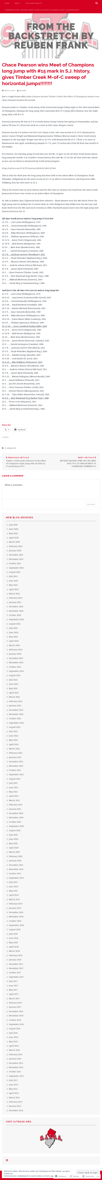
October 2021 (15, 770)
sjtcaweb (22, 90)
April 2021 (14, 796)
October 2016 (15, 1020)
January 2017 (15, 1007)
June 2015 (13, 1084)
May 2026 (13, 533)
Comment (91, 504)
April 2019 (14, 895)
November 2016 (16, 1015)
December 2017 (16, 964)
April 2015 (14, 1093)
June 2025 (13, 580)
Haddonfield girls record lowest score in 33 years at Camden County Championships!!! (42, 10)
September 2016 (16, 1024)
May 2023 (13, 688)
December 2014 (16, 1110)
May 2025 (13, 585)
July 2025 (13, 576)
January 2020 (15, 860)
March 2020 (14, 852)
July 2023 (13, 679)
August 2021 (14, 779)
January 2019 (15, 908)
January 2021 (15, 809)
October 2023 (15, 667)
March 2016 (14, 1050)
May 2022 (13, 740)
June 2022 (13, 735)
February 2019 (15, 903)
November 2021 (16, 766)
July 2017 (13, 981)
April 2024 (14, 641)
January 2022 (15, 757)
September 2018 (16, 925)
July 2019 (13, 882)
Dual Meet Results (34, 3)
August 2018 (14, 929)
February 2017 (15, 1002)
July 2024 (13, 628)
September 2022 (16, 723)
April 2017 (14, 994)
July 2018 (13, 934)
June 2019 (13, 886)
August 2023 (14, 675)
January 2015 (15, 1106)
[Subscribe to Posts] (7, 1160)
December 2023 (16, 658)
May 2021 (13, 791)
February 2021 (15, 804)
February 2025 (15, 598)
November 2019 (16, 869)
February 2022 (15, 753)
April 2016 (14, 1046)
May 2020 (13, 843)
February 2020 (15, 856)
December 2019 (16, 865)
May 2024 (13, 636)
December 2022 (16, 710)
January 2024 (15, 654)
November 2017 (16, 968)
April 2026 (14, 537)
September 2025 (16, 568)
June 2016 (13, 1037)
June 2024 (13, 632)
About (17, 3)
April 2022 (14, 744)
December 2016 (16, 1011)
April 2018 (14, 946)
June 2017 (13, 985)
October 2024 (15, 615)
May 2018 (13, 942)
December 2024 (16, 606)
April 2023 (14, 692)
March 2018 (14, 951)
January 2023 (15, 705)
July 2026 (13, 524)
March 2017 (14, 998)
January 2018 (15, 959)
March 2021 (14, 800)
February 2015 (15, 1101)
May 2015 (13, 1089)
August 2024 (14, 624)
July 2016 (13, 1033)
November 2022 (16, 714)
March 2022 (14, 748)
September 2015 (16, 1076)
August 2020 (14, 830)
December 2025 (16, 555)
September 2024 (16, 619)
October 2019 (15, 873)
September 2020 (16, 826)
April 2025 (14, 589)
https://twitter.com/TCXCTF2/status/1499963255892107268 (29, 168)
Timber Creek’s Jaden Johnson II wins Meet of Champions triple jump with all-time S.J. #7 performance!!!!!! (26, 462)
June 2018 (13, 938)
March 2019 (14, 899)
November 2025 (16, 559)
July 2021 (13, 783)
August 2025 (14, 572)
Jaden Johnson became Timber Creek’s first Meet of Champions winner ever (62, 96)
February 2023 (15, 701)
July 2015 (13, 1080)
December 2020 (16, 813)
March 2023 (14, 697)
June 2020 (13, 839)
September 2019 (16, 878)
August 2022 (14, 727)
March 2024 (14, 645)
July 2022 (13, 731)
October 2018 (15, 921)
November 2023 (16, 662)
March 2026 (14, 542)
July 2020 (13, 835)
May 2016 (13, 1041)
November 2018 (16, 916)
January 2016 (15, 1058)
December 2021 (16, 761)
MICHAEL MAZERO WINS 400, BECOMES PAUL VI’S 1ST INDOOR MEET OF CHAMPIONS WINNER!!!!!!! (78, 462)
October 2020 (15, 822)
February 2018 (15, 955)
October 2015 (15, 1071)
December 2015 (16, 1063)
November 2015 (16, 1067)
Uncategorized (10, 448)
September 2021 (16, 774)
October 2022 (15, 718)
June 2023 (13, 684)
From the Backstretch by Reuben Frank (51, 36)
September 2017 (16, 977)
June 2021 (13, 787)
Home (7, 3)
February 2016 (15, 1054)
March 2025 (14, 593)
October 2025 (15, 563)
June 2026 (13, 529)
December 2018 (16, 912)
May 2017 (13, 990)
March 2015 (14, 1097)
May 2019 (13, 890)
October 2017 (15, 972)
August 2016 (14, 1028)
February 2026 (15, 546)
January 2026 (15, 550)
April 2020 (14, 847)
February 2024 (15, 649)
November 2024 (16, 611)
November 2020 (16, 817)
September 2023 (16, 671)
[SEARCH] (97, 3)
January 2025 (15, 602)
